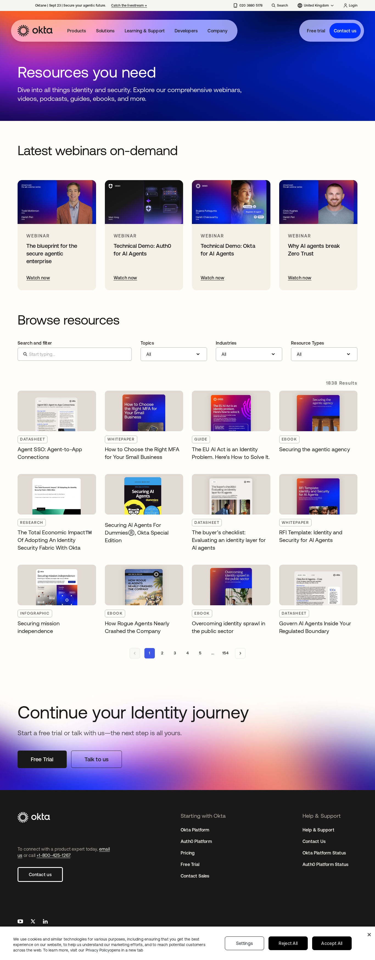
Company (217, 30)
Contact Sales (195, 875)
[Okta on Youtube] (20, 922)
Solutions (105, 30)
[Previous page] (135, 653)
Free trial (316, 30)
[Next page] (240, 653)
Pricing (188, 852)
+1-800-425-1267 (53, 855)
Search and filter (35, 343)
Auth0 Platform (196, 841)
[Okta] (35, 30)
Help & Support (318, 829)
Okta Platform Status (324, 852)
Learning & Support (145, 30)
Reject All (288, 943)
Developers (186, 30)
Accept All (331, 943)
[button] (174, 351)
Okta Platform (195, 829)
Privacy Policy (114, 950)
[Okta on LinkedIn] (45, 922)
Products (76, 30)
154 (225, 653)
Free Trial (190, 864)
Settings (244, 943)
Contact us (345, 30)
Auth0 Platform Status (325, 864)
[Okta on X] (33, 922)
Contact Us (314, 841)
